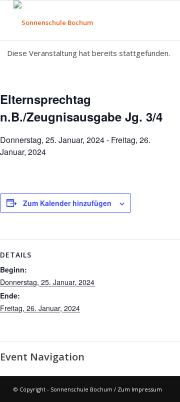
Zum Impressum (140, 389)
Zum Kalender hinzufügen (67, 203)
